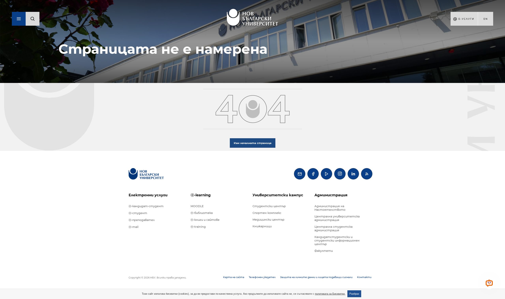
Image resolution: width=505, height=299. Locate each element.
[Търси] (32, 19)
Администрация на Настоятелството (329, 208)
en (485, 18)
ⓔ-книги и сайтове (205, 220)
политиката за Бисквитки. (330, 293)
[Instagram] (340, 174)
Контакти (364, 277)
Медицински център (268, 219)
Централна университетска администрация (337, 218)
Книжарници (262, 226)
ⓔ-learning (201, 195)
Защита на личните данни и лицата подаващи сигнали (316, 277)
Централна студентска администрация (333, 228)
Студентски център (269, 206)
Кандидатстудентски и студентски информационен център (337, 240)
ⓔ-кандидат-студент (146, 206)
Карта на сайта (233, 277)
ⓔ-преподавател (142, 220)
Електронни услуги (148, 195)
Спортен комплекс (266, 213)
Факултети (323, 251)
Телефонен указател (262, 277)
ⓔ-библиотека (202, 213)
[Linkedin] (353, 174)
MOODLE (197, 206)
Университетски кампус (277, 195)
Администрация (330, 195)
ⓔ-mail (133, 227)
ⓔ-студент (138, 213)
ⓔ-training (198, 226)
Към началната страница (252, 143)
